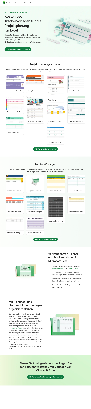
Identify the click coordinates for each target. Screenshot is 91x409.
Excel (8, 3)
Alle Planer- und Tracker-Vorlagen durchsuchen (45, 377)
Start (6, 12)
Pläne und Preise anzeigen (32, 3)
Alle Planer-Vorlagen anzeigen (45, 149)
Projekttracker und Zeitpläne (18, 12)
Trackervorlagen (72, 268)
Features (17, 3)
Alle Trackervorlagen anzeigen (45, 239)
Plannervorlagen (57, 268)
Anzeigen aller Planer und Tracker (18, 49)
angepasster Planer (15, 328)
